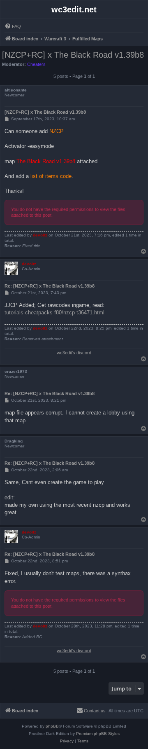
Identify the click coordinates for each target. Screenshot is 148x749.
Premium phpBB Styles (98, 733)
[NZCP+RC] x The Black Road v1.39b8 (73, 54)
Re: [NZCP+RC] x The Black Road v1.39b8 (50, 285)
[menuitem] (13, 26)
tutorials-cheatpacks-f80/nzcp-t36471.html (54, 312)
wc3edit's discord (74, 352)
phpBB (52, 726)
